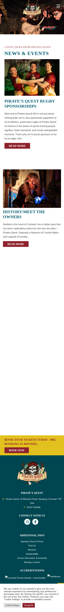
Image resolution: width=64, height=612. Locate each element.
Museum (32, 550)
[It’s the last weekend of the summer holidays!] (32, 311)
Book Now (16, 450)
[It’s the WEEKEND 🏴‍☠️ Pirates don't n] (32, 417)
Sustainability (32, 554)
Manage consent (32, 562)
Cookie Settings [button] (12, 605)
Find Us (32, 545)
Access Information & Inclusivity (32, 558)
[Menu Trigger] (58, 6)
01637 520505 (33, 507)
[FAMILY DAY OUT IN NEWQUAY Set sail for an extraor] (32, 275)
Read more (17, 145)
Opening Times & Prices (32, 541)
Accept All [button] (28, 605)
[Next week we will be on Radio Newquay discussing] (32, 382)
